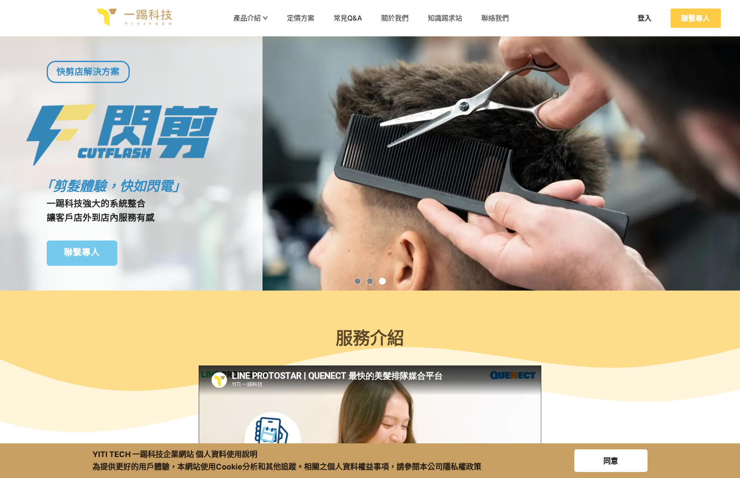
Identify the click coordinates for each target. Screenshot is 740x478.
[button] (358, 281)
